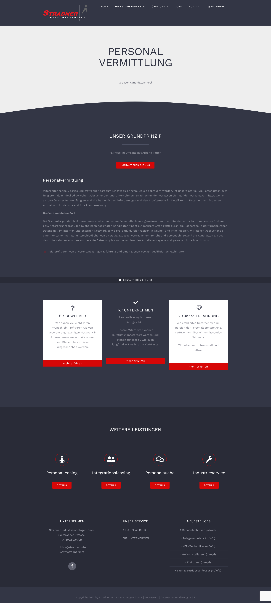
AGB (192, 597)
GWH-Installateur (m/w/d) (199, 554)
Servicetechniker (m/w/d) (199, 530)
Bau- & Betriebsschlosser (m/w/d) (199, 570)
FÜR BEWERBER (135, 530)
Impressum (151, 597)
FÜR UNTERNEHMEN (135, 538)
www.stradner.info (72, 551)
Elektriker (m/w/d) (199, 562)
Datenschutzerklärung (174, 597)
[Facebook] (72, 566)
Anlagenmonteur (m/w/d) (199, 538)
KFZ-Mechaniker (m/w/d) (199, 546)
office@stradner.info (72, 547)
